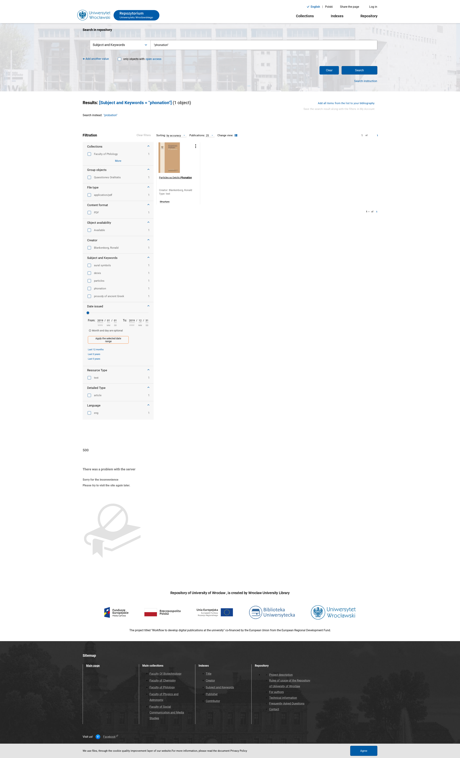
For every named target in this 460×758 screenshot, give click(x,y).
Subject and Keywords (220, 687)
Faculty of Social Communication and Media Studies (167, 712)
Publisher (212, 694)
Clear (329, 70)
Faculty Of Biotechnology (165, 673)
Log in (373, 6)
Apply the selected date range (108, 340)
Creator (210, 680)
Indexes (337, 16)
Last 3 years (94, 354)
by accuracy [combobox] (174, 135)
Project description (281, 674)
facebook (109, 736)
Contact (274, 709)
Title (208, 673)
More (118, 160)
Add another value (97, 59)
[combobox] (264, 45)
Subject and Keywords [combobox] (109, 45)
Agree (363, 750)
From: (91, 320)
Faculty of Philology (162, 687)
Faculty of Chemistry (163, 680)
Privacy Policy (238, 750)
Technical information (283, 697)
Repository (369, 16)
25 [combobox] (207, 135)
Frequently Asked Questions (286, 703)
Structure (164, 202)
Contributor (213, 701)
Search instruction (365, 81)
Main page (93, 665)
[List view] (235, 135)
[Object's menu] (195, 146)
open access (153, 59)
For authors (276, 692)
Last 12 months (96, 349)
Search (359, 70)
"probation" (110, 115)
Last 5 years (94, 358)
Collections (305, 16)
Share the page (349, 6)
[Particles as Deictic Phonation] (173, 157)
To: (125, 320)
